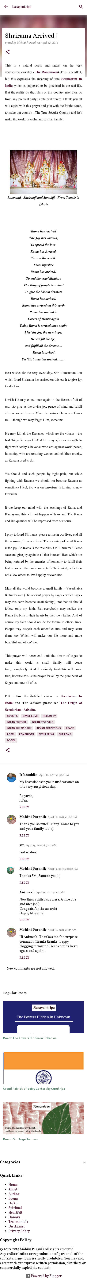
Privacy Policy (19, 1231)
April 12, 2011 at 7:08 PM (54, 775)
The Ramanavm (46, 71)
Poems (13, 1199)
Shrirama (65, 734)
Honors (14, 1217)
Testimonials (18, 1222)
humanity (49, 716)
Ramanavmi (26, 734)
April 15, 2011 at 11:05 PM (63, 869)
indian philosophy (19, 728)
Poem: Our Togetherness (20, 1139)
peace (70, 728)
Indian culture (17, 722)
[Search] (81, 7)
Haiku (13, 1203)
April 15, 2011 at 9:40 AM (41, 845)
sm (21, 845)
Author (13, 1194)
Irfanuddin (28, 775)
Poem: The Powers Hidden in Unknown (30, 1038)
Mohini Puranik (32, 817)
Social (11, 740)
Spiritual (15, 1208)
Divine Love (30, 716)
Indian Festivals (42, 722)
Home (13, 1185)
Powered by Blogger (46, 1276)
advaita (12, 716)
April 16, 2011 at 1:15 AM (62, 930)
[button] (7, 52)
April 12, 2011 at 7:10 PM (62, 817)
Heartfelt (15, 1212)
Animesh (27, 892)
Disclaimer (16, 1226)
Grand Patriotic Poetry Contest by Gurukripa (34, 1088)
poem (10, 734)
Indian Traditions (49, 728)
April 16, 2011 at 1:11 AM (50, 893)
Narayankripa (21, 7)
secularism (46, 734)
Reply (24, 808)
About (12, 1189)
